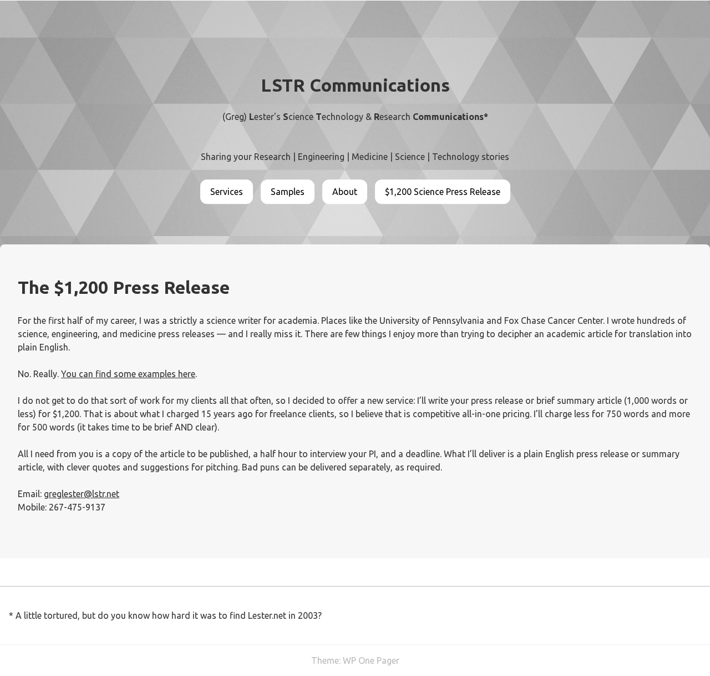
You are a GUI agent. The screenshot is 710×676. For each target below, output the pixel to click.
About (344, 192)
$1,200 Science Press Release (442, 192)
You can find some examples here (128, 374)
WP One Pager (371, 660)
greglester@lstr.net (81, 494)
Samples (288, 192)
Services (226, 192)
